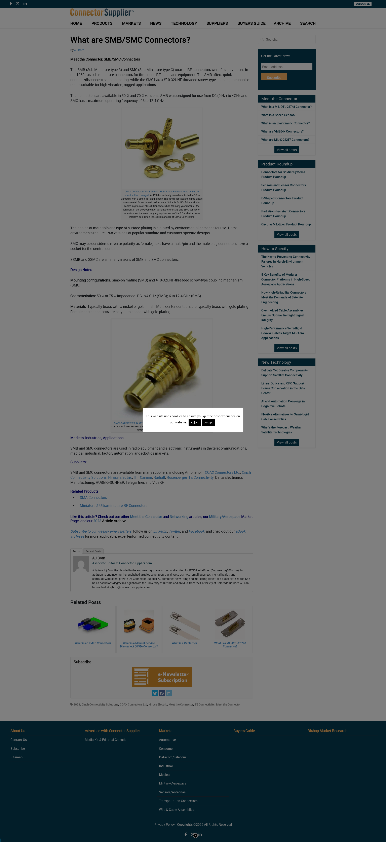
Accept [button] (208, 422)
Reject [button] (195, 422)
